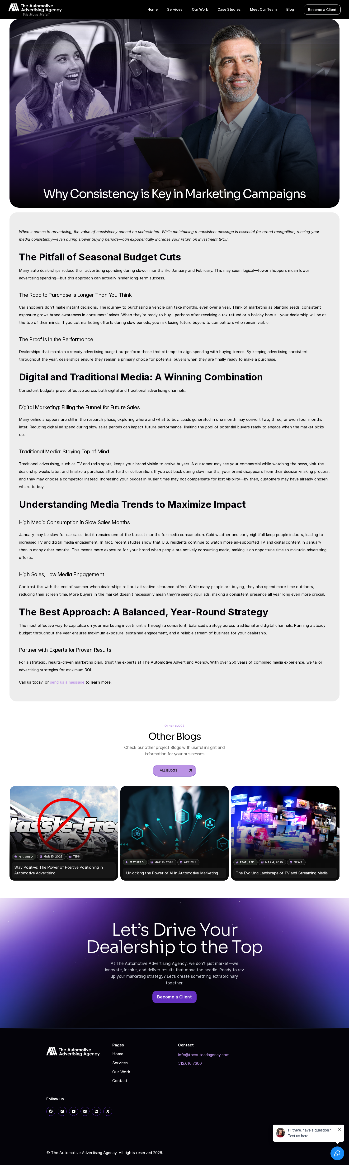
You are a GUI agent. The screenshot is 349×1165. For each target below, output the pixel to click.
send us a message (67, 682)
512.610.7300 (190, 1063)
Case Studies (229, 9)
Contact (119, 1080)
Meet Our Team (263, 9)
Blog (290, 9)
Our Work (121, 1071)
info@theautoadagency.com (203, 1054)
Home (117, 1053)
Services (120, 1062)
